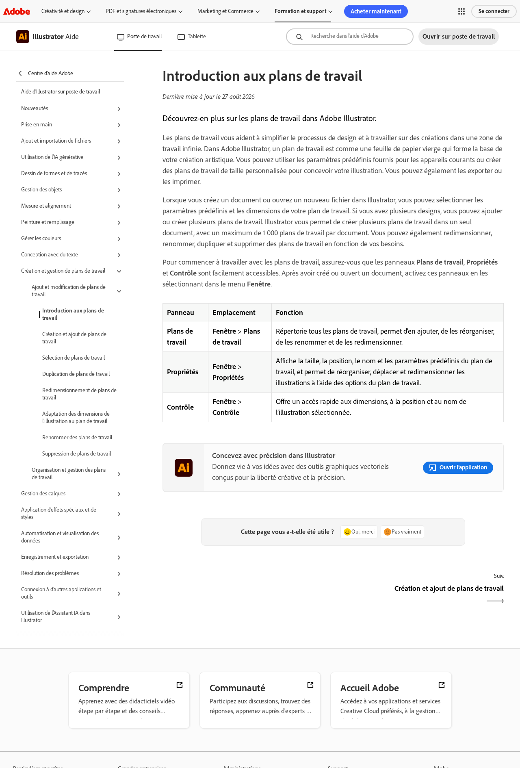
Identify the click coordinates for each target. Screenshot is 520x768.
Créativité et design (62, 11)
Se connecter (494, 11)
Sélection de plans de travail (73, 357)
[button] (461, 11)
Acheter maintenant (376, 11)
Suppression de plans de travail (76, 453)
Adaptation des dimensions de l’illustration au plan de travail (76, 417)
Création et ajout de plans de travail (74, 338)
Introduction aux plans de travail (73, 314)
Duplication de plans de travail (76, 374)
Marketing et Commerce (225, 11)
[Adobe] (16, 11)
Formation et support (300, 11)
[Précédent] (246, 595)
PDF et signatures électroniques (141, 11)
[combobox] (350, 36)
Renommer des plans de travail (77, 437)
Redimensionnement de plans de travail (79, 394)
